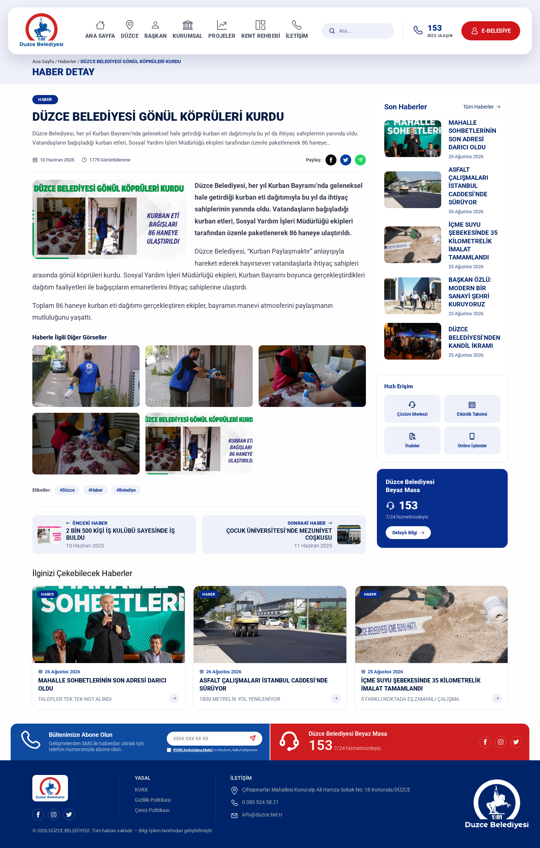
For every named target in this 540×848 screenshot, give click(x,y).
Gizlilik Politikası (153, 800)
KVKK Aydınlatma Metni (193, 750)
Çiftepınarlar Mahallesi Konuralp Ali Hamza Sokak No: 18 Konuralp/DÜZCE (326, 790)
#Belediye (126, 490)
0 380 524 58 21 (260, 802)
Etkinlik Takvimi (472, 414)
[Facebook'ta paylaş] (330, 159)
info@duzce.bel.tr (262, 815)
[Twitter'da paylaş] (345, 159)
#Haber (95, 490)
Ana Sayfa (43, 61)
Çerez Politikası (152, 810)
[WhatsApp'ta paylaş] (360, 159)
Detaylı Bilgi (404, 532)
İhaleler (412, 445)
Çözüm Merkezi (412, 414)
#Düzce (67, 490)
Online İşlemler (472, 445)
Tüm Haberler (478, 107)
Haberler (67, 61)
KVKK (141, 790)
